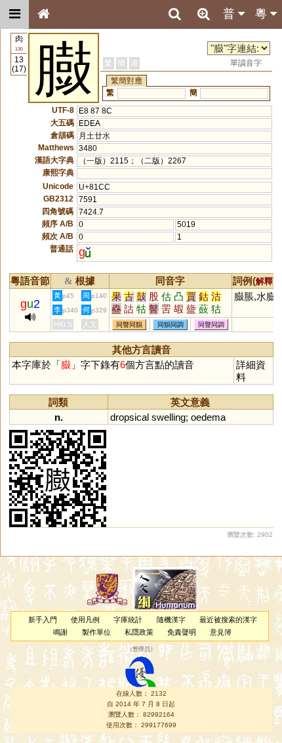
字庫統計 (127, 620)
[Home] (43, 14)
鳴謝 (60, 632)
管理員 (141, 650)
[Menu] (14, 14)
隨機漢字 (171, 620)
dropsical (129, 417)
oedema (208, 417)
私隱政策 (139, 632)
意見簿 (221, 632)
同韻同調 (170, 324)
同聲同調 (211, 324)
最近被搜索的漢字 (228, 620)
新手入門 (42, 620)
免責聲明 (181, 632)
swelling (168, 417)
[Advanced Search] (203, 14)
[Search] (174, 14)
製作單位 (96, 632)
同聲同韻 (129, 324)
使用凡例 (85, 620)
